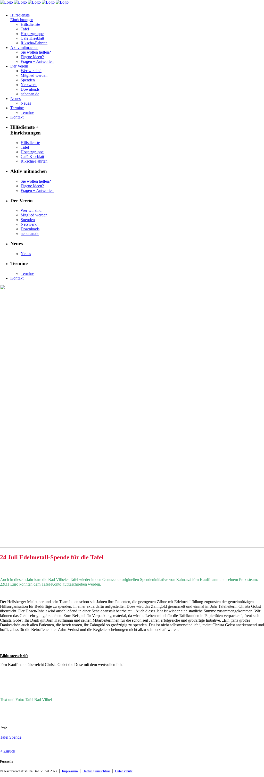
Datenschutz (124, 771)
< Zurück (7, 751)
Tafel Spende (10, 737)
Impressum (70, 771)
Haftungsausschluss (96, 771)
